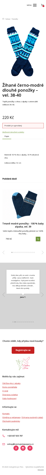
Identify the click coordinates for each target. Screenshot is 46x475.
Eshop (8, 19)
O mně (5, 391)
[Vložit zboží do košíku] (38, 239)
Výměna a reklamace (11, 417)
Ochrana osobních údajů (32, 417)
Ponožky (15, 19)
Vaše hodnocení (9, 398)
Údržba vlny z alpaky (11, 383)
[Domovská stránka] (3, 19)
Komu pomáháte (9, 387)
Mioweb (41, 470)
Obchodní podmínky (11, 421)
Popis (6, 136)
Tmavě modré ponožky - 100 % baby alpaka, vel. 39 (23, 225)
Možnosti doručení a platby (13, 132)
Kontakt (6, 413)
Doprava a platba (10, 394)
